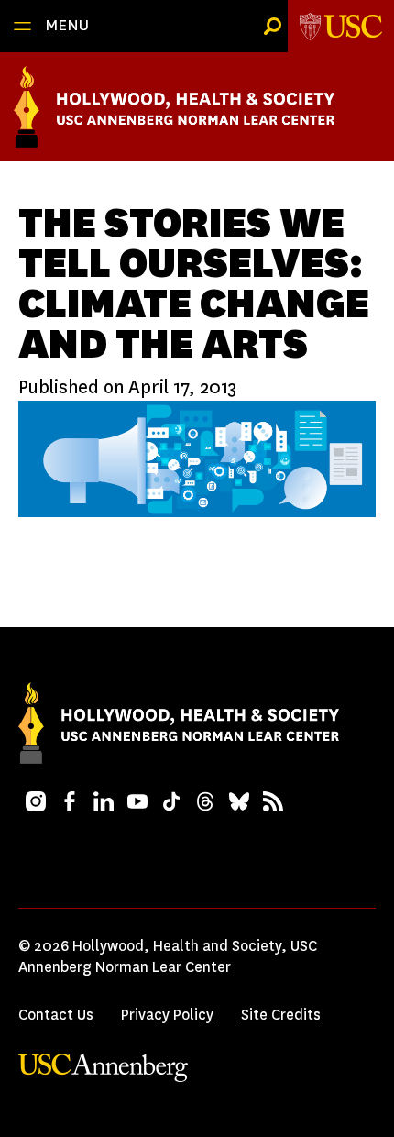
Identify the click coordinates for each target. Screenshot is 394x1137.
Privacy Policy (167, 1014)
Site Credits (281, 1014)
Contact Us (55, 1014)
